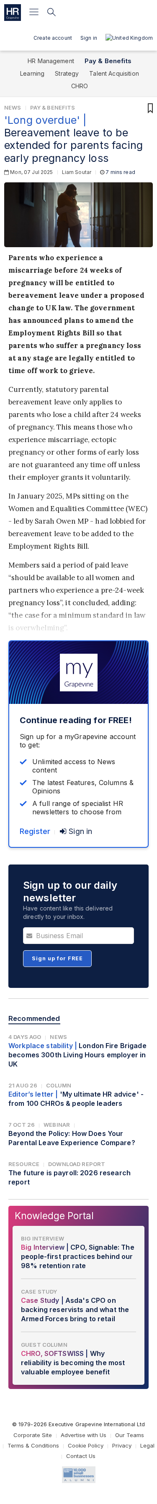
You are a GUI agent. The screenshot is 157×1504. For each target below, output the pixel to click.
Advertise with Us (83, 1435)
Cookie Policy (85, 1445)
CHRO (79, 86)
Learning (32, 73)
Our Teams (129, 1435)
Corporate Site (32, 1435)
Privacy (121, 1445)
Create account (52, 38)
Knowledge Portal (54, 1215)
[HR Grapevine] (12, 12)
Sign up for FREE (57, 958)
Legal (147, 1445)
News (12, 107)
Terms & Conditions (33, 1445)
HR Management (51, 60)
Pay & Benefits (108, 61)
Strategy (67, 73)
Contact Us (80, 1456)
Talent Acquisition (114, 73)
